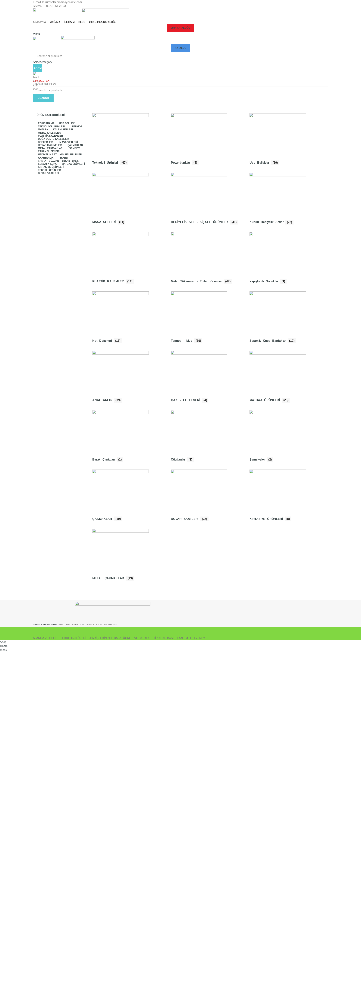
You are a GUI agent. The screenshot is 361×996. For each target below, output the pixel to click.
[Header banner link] (180, 498)
